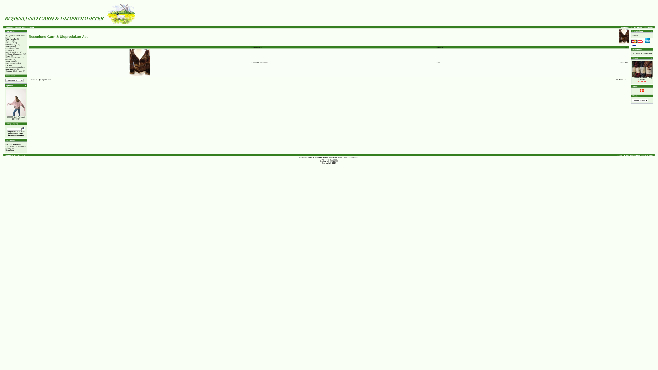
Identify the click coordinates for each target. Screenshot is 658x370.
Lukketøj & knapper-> (13, 54)
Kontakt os (9, 150)
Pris (626, 47)
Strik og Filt (9, 43)
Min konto (625, 27)
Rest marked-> (11, 63)
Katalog (18, 27)
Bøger (7, 56)
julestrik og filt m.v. (12, 52)
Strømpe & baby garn (13, 71)
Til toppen (9, 27)
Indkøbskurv (636, 27)
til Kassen (648, 27)
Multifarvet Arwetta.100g (642, 78)
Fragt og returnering (13, 144)
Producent (439, 47)
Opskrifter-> (10, 45)
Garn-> (8, 41)
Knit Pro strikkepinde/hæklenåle (14, 66)
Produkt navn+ (257, 47)
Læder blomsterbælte (260, 63)
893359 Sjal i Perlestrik (16, 117)
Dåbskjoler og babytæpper (10, 47)
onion (438, 63)
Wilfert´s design (11, 62)
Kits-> (7, 50)
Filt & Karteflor (11, 39)
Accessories (28, 27)
